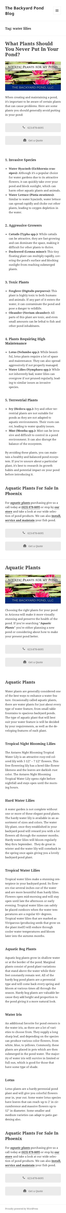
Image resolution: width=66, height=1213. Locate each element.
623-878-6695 (35, 127)
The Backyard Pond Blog (24, 10)
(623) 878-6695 (30, 507)
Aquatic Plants (23, 567)
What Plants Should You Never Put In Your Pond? (32, 49)
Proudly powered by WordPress (21, 1208)
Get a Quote (35, 140)
